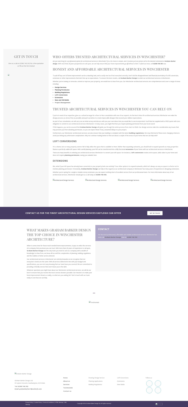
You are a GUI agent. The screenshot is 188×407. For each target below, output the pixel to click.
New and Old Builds (62, 100)
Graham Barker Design (129, 78)
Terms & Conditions (48, 402)
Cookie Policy (38, 402)
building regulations (136, 133)
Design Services (60, 87)
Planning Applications (96, 381)
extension (129, 149)
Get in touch (155, 213)
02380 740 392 (127, 1)
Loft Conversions (61, 95)
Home (139, 28)
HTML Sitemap (59, 402)
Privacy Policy (29, 402)
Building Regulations (62, 92)
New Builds (121, 384)
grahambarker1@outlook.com (148, 1)
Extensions (59, 97)
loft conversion (137, 153)
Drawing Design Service (96, 378)
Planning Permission (62, 90)
